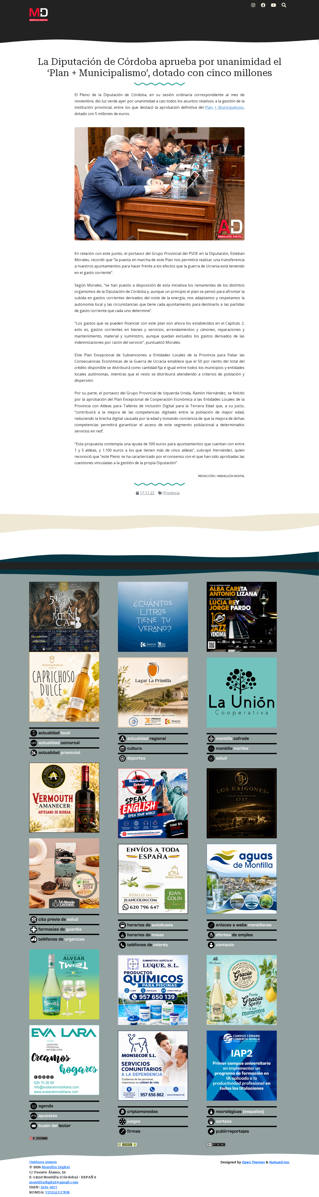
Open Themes (253, 1162)
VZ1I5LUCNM (57, 1192)
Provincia (171, 492)
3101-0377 (49, 1187)
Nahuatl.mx (279, 1162)
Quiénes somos (43, 1162)
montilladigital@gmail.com (53, 1182)
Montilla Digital (56, 1167)
